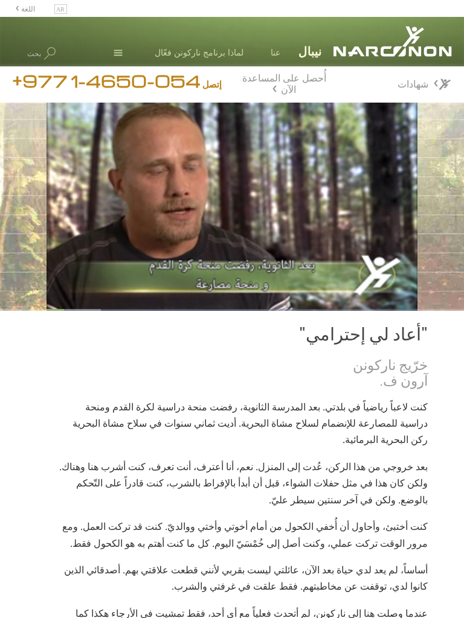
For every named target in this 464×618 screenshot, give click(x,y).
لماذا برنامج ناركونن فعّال (199, 52)
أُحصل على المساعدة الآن (284, 82)
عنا (275, 52)
